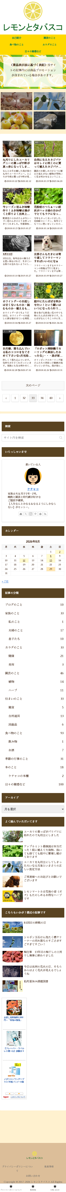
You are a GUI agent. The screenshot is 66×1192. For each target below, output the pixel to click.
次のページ (33, 385)
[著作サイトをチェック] (21, 514)
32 (24, 398)
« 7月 (5, 581)
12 (24, 560)
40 (50, 398)
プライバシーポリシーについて (17, 1168)
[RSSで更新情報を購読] (45, 514)
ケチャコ (33, 489)
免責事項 (49, 1166)
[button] (61, 438)
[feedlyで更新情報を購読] (40, 514)
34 (41, 398)
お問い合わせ (33, 1176)
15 (51, 560)
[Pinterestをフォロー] (35, 514)
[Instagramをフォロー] (30, 514)
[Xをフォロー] (26, 514)
